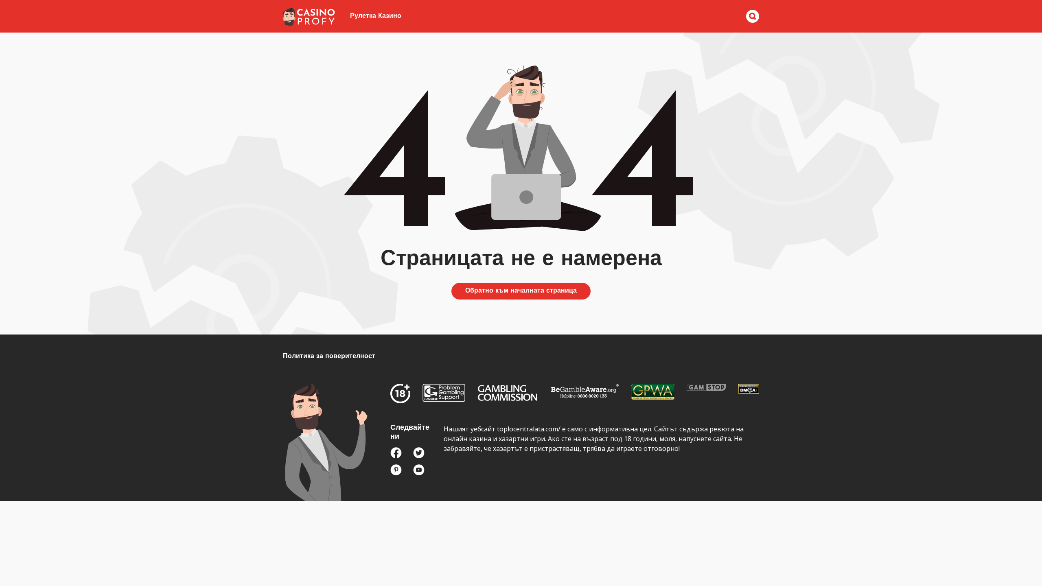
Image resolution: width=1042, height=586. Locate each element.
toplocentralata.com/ (528, 428)
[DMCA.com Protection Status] (748, 391)
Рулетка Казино (375, 16)
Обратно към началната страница (521, 291)
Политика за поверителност (329, 356)
